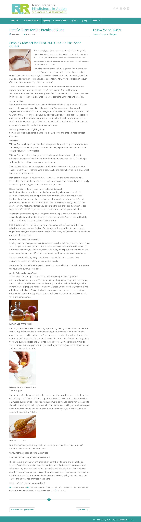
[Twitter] (117, 8)
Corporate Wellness (60, 20)
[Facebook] (114, 8)
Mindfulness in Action (31, 20)
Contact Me (96, 20)
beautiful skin (44, 488)
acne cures (34, 488)
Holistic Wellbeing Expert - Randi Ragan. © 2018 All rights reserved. (113, 520)
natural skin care (47, 490)
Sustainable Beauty (19, 488)
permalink (61, 490)
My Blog (84, 20)
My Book (74, 20)
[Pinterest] (124, 8)
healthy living (24, 490)
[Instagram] (128, 8)
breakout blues (57, 488)
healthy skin (35, 490)
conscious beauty (70, 488)
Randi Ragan (30, 34)
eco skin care (83, 488)
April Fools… (82, 509)
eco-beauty (13, 490)
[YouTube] (121, 8)
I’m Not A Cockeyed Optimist (22, 509)
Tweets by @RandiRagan (105, 34)
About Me (14, 20)
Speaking (46, 20)
